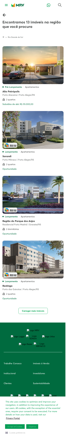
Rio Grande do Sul (15, 37)
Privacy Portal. (13, 418)
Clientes (8, 383)
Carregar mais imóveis (33, 311)
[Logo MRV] (33, 330)
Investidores (39, 373)
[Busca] (48, 5)
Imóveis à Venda (41, 363)
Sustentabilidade (41, 383)
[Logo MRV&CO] (41, 344)
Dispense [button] (32, 426)
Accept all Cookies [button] (15, 426)
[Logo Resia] (25, 344)
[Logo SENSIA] (33, 337)
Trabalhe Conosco (12, 363)
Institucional (10, 373)
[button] (15, 432)
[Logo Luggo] (18, 336)
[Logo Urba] (48, 336)
